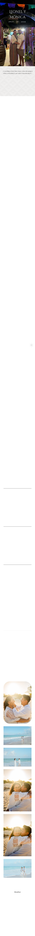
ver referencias (25, 229)
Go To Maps (26, 202)
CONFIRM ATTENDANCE (17, 89)
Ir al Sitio (27, 484)
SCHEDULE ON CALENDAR (17, 81)
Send (25, 390)
